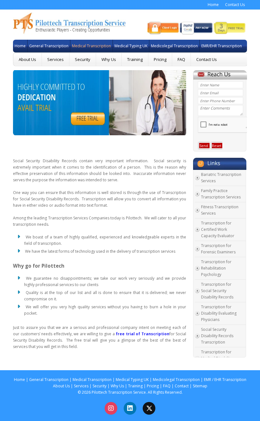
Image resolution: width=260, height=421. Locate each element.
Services (55, 59)
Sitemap (200, 386)
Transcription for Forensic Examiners (218, 249)
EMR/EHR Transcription (213, 46)
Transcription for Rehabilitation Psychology (216, 268)
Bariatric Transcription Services (221, 178)
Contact (182, 386)
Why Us (108, 59)
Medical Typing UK (124, 46)
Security (82, 59)
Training (135, 59)
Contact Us (235, 4)
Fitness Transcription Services (219, 210)
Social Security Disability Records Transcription (217, 336)
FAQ (181, 59)
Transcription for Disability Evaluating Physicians (219, 313)
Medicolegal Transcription (164, 46)
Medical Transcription (83, 46)
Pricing (160, 59)
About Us (27, 59)
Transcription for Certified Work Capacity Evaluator (217, 229)
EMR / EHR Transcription (225, 379)
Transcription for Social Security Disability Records (217, 291)
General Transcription (40, 46)
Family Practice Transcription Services (221, 194)
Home (213, 4)
